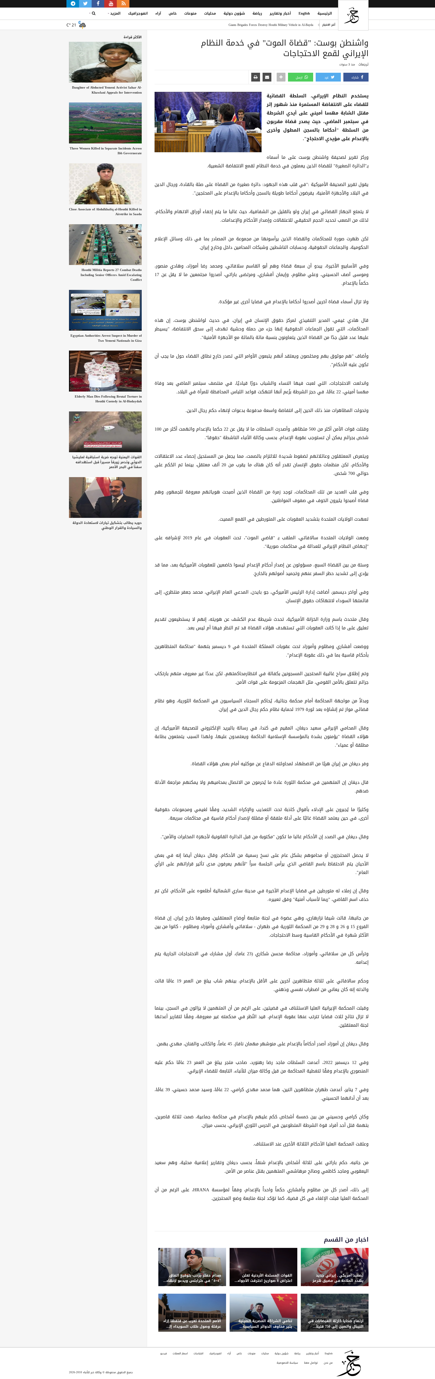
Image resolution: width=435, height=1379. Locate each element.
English (304, 13)
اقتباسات (198, 1353)
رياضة (257, 13)
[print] (256, 77)
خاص (173, 13)
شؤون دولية (234, 13)
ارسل (299, 77)
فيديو (163, 1353)
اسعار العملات (180, 1353)
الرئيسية (324, 13)
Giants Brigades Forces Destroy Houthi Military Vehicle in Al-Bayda (271, 24)
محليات (210, 13)
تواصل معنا (311, 1362)
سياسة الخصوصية (287, 1362)
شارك (355, 77)
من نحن (328, 1362)
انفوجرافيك (138, 13)
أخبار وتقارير (280, 13)
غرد (327, 77)
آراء (158, 13)
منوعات (190, 13)
